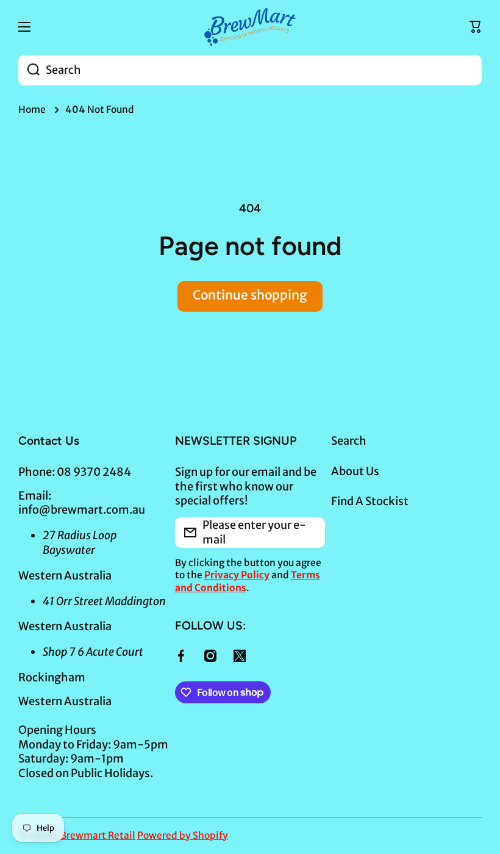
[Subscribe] (310, 532)
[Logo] (250, 27)
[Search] (29, 70)
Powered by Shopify (182, 835)
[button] (476, 27)
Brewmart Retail (97, 835)
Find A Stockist (370, 501)
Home (32, 109)
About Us (355, 471)
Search (348, 441)
